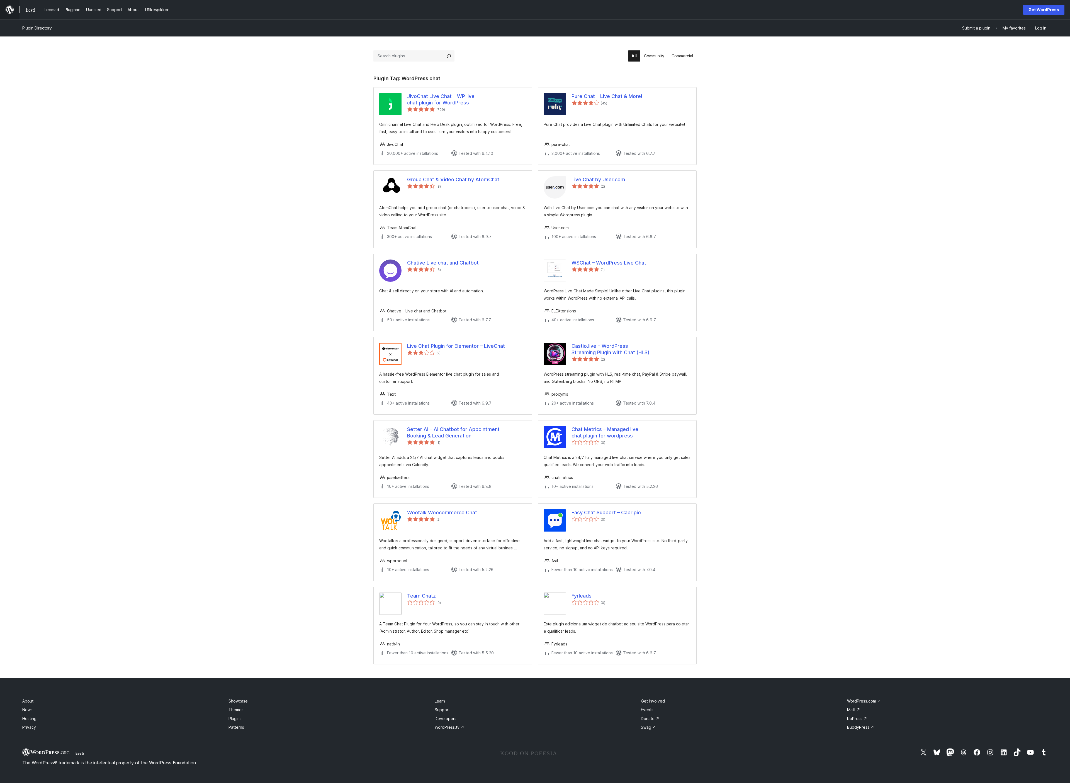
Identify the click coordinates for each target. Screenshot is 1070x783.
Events (647, 709)
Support (442, 709)
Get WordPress (1043, 9)
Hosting (29, 718)
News (27, 709)
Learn (440, 701)
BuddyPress (860, 727)
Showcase (238, 701)
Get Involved (653, 701)
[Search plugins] (448, 56)
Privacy (29, 727)
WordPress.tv (449, 727)
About (27, 701)
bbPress (857, 718)
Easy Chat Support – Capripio (606, 512)
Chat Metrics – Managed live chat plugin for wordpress (605, 432)
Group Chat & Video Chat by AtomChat (453, 179)
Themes (236, 709)
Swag (648, 727)
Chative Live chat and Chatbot (443, 263)
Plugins (235, 718)
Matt (853, 709)
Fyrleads (582, 596)
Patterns (236, 727)
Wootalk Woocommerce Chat (442, 512)
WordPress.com (864, 701)
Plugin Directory (37, 28)
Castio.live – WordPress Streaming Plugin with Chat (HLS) (611, 349)
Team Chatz (421, 596)
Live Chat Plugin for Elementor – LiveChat (456, 346)
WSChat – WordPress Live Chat (609, 263)
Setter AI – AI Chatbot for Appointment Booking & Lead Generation (453, 432)
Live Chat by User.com (598, 179)
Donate (650, 718)
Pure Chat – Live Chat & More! (607, 96)
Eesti (80, 753)
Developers (445, 718)
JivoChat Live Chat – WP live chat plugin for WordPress (441, 99)
